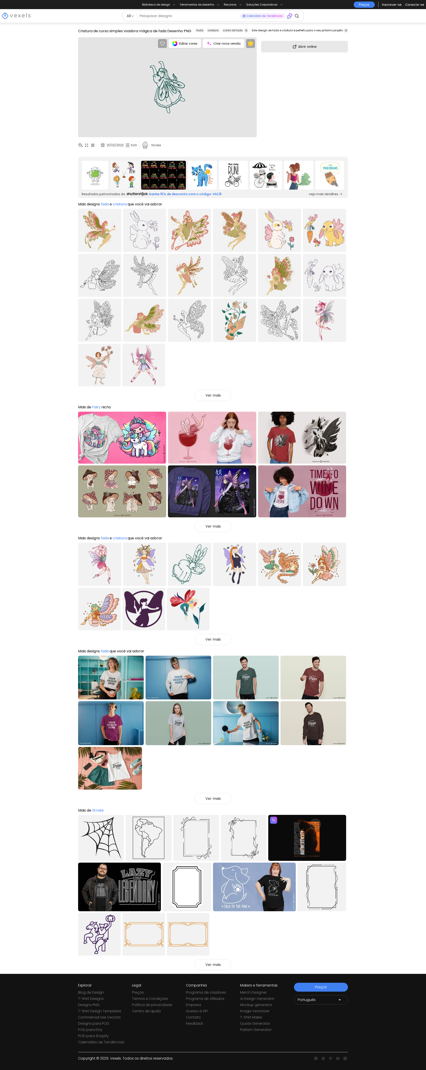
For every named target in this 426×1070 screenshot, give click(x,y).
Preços (138, 992)
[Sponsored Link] (95, 175)
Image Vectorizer (255, 1011)
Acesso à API (197, 1011)
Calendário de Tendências (101, 1042)
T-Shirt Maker (251, 1017)
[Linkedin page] (345, 1058)
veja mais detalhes (323, 194)
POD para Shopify (93, 1035)
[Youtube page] (338, 1058)
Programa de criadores (206, 992)
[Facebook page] (323, 1058)
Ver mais (213, 395)
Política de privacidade (152, 1004)
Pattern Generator (256, 1029)
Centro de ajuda (146, 1011)
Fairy (96, 407)
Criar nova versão (227, 43)
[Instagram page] (316, 1058)
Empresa (193, 1004)
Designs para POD (93, 1023)
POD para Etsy (90, 1029)
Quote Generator (255, 1023)
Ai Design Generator (257, 998)
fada (199, 30)
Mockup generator (256, 1004)
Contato (193, 1017)
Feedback (194, 1023)
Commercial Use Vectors (99, 1017)
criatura (213, 30)
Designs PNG (89, 1004)
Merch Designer (253, 992)
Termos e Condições (150, 998)
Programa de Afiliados (205, 998)
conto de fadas (233, 30)
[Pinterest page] (330, 1058)
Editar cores (188, 43)
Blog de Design (91, 992)
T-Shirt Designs (91, 998)
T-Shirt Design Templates (99, 1011)
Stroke (98, 810)
